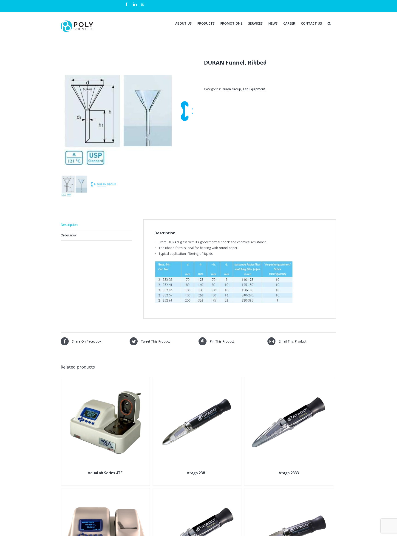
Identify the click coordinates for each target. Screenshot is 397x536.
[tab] (96, 224)
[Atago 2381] (197, 380)
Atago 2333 (289, 472)
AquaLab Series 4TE (105, 472)
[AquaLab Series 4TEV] (105, 491)
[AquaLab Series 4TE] (105, 380)
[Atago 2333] (288, 380)
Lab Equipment (254, 89)
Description (69, 224)
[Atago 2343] (197, 491)
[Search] (329, 23)
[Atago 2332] (288, 491)
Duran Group (231, 89)
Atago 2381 (197, 472)
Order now (69, 235)
